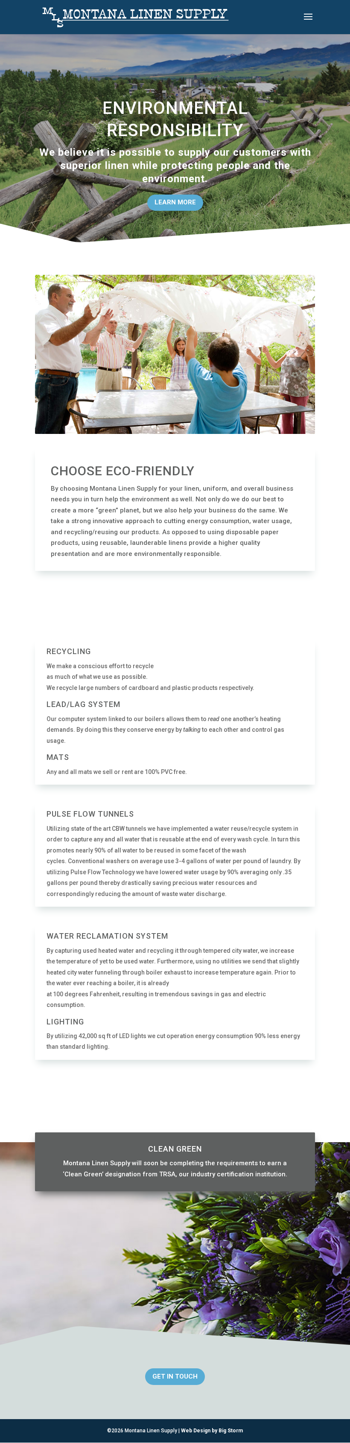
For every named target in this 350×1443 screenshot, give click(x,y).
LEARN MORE (175, 202)
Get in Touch (175, 1376)
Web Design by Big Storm (212, 1431)
